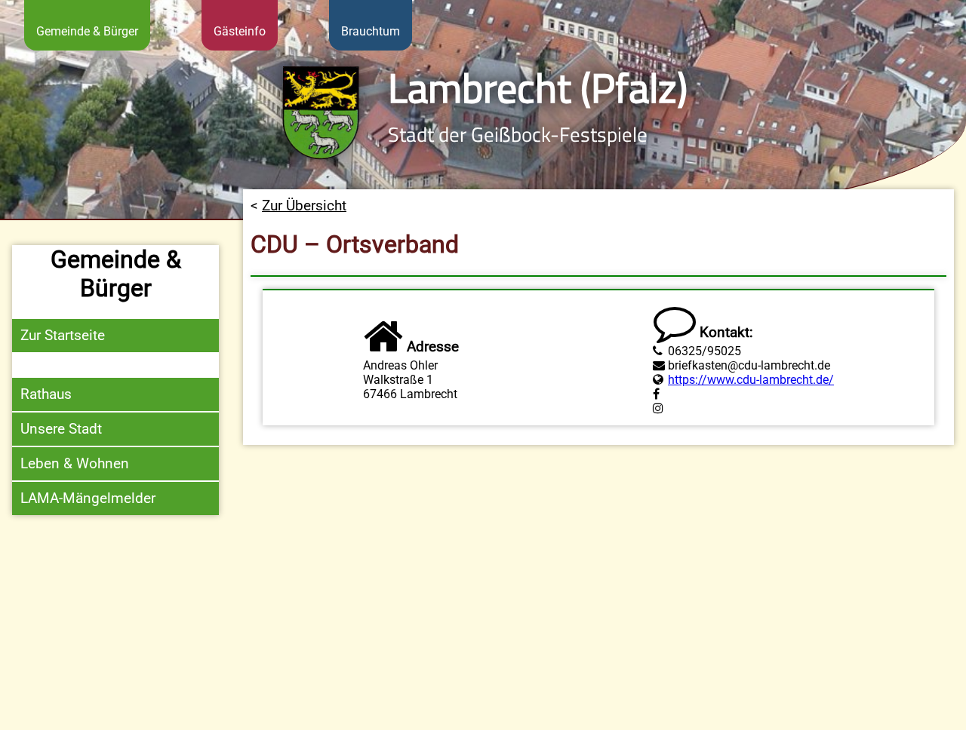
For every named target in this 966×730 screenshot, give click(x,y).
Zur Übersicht (304, 205)
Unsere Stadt (61, 428)
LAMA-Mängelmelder (87, 498)
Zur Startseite (62, 335)
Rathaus (46, 394)
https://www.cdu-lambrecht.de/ (751, 380)
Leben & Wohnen (74, 463)
